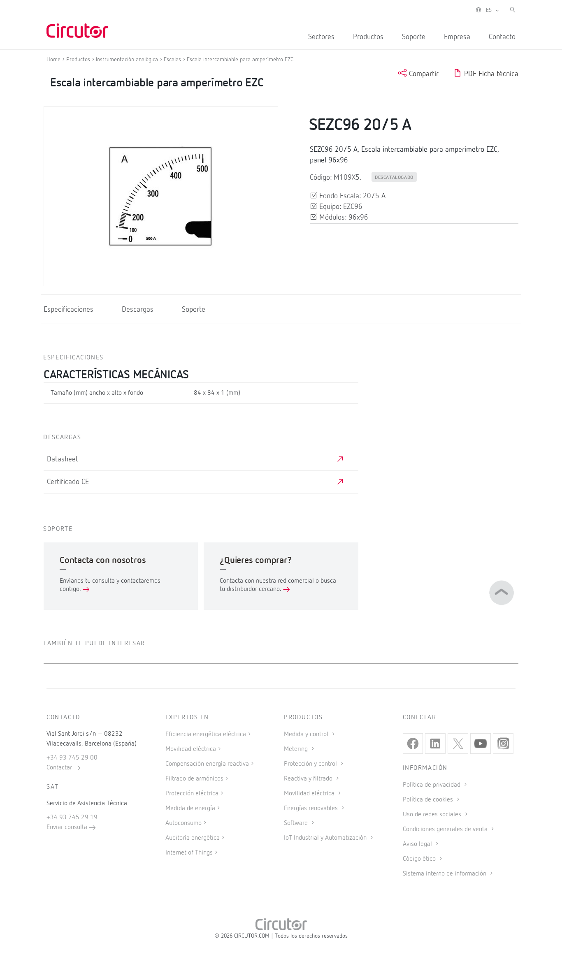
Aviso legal (418, 844)
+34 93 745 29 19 (72, 817)
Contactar (60, 767)
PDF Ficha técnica (490, 74)
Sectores (321, 37)
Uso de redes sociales (433, 814)
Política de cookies (429, 800)
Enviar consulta (67, 827)
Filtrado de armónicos (194, 779)
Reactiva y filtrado (309, 779)
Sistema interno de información (445, 874)
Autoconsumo (183, 823)
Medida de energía (190, 808)
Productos (368, 37)
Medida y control (307, 734)
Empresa (457, 37)
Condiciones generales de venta (446, 829)
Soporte (413, 37)
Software (296, 823)
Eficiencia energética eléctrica (205, 734)
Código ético (420, 859)
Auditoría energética (192, 838)
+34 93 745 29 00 (72, 758)
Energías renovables (311, 808)
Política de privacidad (432, 785)
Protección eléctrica (191, 793)
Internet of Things (189, 853)
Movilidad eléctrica (190, 749)
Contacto (502, 37)
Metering (296, 749)
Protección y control (311, 764)
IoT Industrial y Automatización (326, 838)
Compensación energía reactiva (207, 764)
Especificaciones (68, 309)
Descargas (137, 309)
